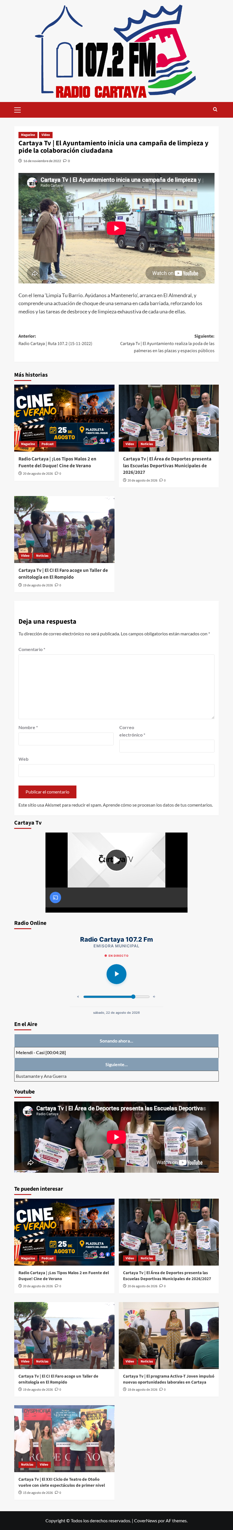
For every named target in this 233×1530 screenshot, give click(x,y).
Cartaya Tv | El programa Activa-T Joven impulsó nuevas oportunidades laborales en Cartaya (168, 1379)
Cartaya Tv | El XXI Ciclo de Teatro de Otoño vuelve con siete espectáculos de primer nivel (61, 1482)
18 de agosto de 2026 (142, 1389)
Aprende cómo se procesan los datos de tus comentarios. (158, 804)
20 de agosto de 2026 (38, 473)
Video (45, 134)
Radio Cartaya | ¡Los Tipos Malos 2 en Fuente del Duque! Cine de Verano (57, 462)
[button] (20, 109)
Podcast (47, 444)
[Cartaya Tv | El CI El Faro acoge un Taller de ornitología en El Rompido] (64, 529)
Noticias (147, 444)
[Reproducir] (116, 974)
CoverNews (145, 1520)
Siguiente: (167, 343)
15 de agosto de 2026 (38, 1492)
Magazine (28, 134)
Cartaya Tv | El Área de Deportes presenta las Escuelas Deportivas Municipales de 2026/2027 (167, 466)
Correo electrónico (132, 731)
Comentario (31, 649)
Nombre (28, 727)
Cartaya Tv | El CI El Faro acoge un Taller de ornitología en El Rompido (63, 574)
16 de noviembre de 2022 (42, 161)
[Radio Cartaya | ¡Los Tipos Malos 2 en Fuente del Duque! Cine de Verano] (64, 418)
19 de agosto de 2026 (38, 585)
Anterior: (55, 340)
